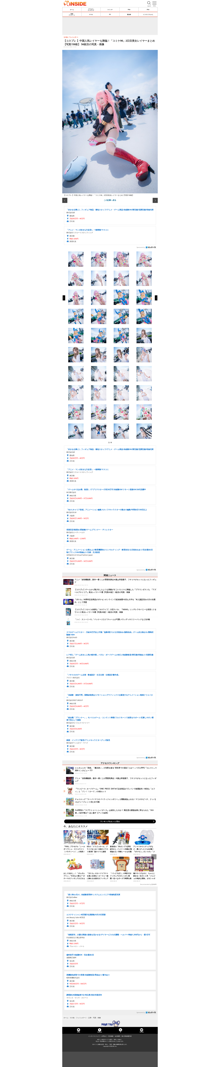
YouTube (142, 1032)
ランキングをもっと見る (110, 821)
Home (78, 1032)
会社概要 (117, 1036)
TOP (110, 1024)
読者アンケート (72, 14)
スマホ (91, 14)
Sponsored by (141, 247)
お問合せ (103, 1036)
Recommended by (145, 884)
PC (110, 14)
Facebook (99, 1032)
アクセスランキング (91, 9)
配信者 (129, 14)
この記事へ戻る (110, 200)
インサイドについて (94, 1036)
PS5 (129, 9)
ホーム (72, 9)
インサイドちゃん (148, 14)
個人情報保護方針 (127, 1036)
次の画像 (155, 200)
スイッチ (110, 9)
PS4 (148, 9)
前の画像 (64, 200)
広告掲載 (110, 1036)
